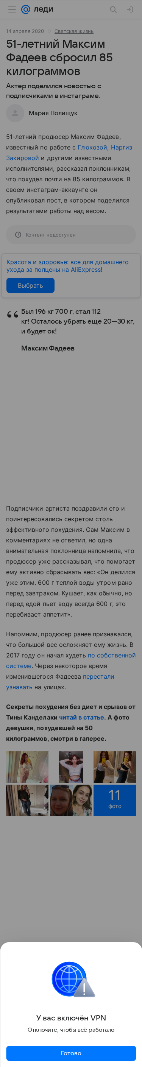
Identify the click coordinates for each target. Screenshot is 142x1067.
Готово (71, 1053)
